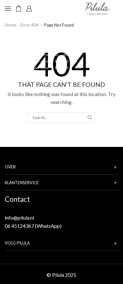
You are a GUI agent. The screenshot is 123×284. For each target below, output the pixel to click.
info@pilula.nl (19, 218)
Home (10, 24)
